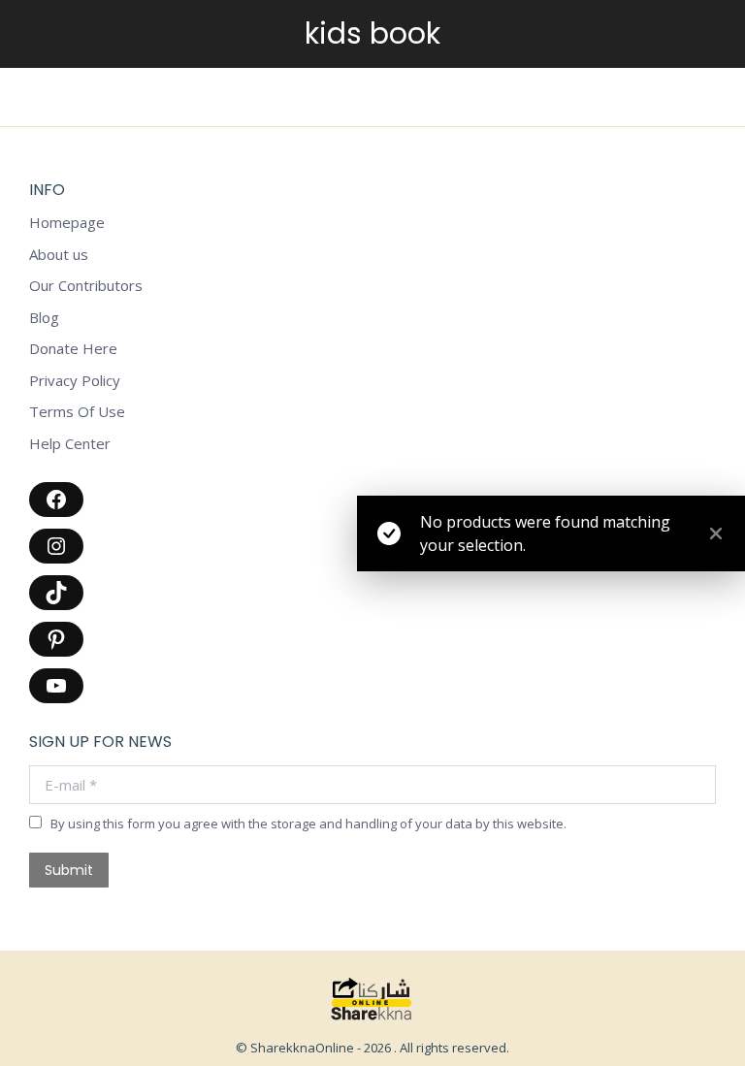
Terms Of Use (77, 412)
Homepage (67, 222)
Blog (44, 317)
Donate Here (73, 348)
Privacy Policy (74, 380)
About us (58, 254)
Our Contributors (86, 285)
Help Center (70, 444)
